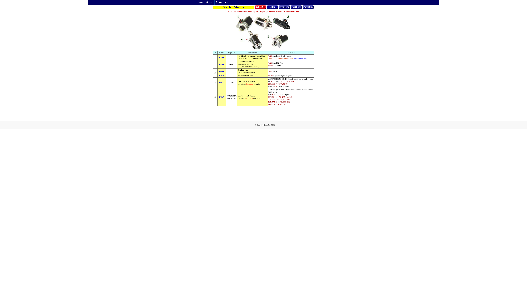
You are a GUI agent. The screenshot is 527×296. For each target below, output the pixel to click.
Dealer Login (222, 2)
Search (209, 2)
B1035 (221, 76)
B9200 (221, 64)
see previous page (300, 58)
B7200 (221, 57)
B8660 (221, 71)
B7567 (221, 97)
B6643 (221, 83)
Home (201, 2)
